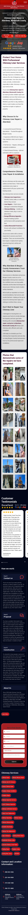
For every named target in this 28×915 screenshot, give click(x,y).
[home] (12, 2)
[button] (24, 2)
